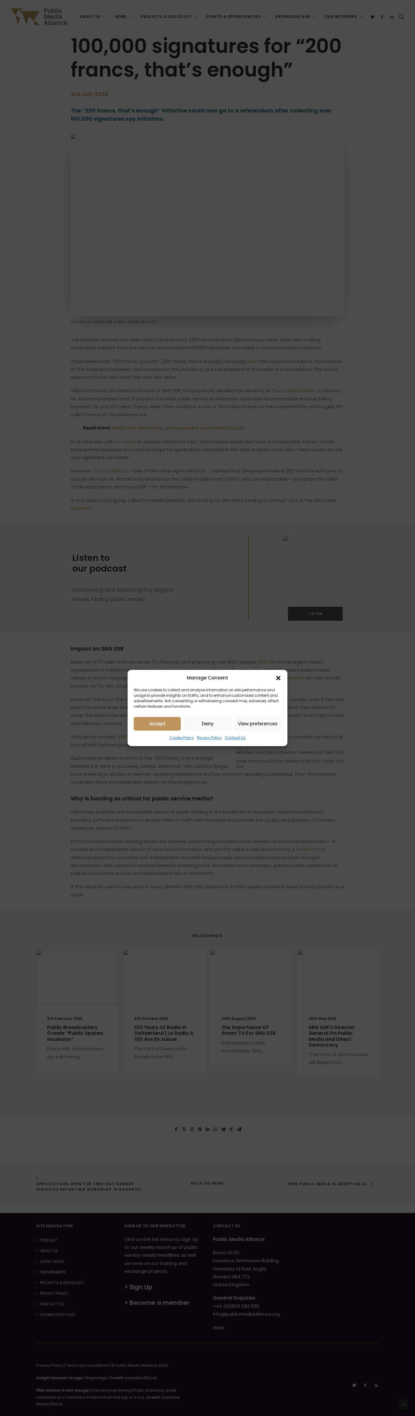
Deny (208, 723)
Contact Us (235, 737)
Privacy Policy (209, 737)
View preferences (258, 723)
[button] (278, 678)
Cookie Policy (182, 737)
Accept (157, 723)
